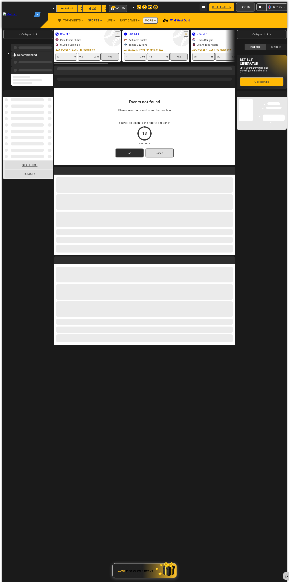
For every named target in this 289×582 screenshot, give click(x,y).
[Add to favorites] (117, 34)
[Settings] (261, 7)
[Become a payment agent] (203, 7)
